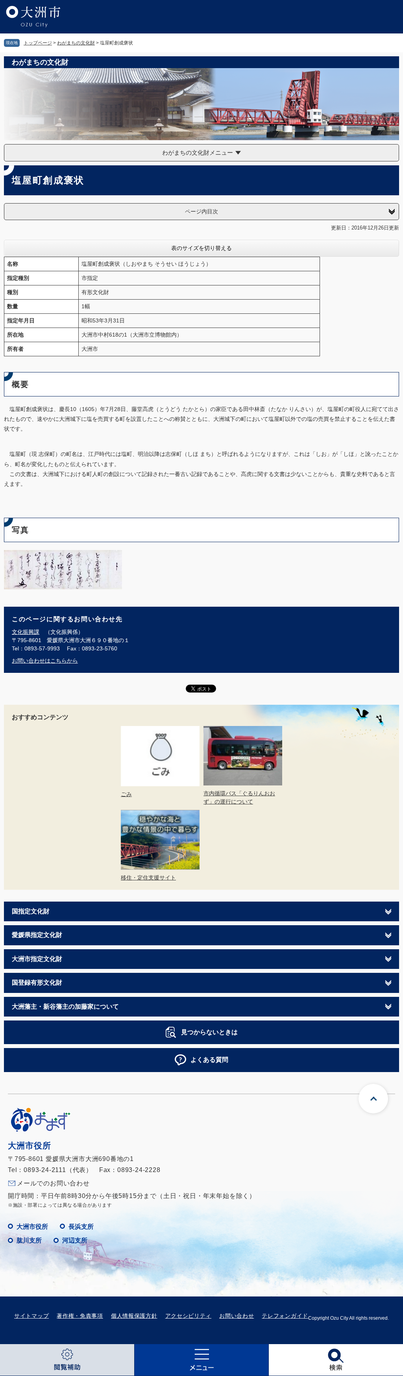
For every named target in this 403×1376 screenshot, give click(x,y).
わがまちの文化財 (76, 43)
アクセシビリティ (188, 1316)
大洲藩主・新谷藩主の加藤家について (65, 1006)
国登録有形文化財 (37, 982)
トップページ (38, 43)
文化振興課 (25, 632)
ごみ (126, 794)
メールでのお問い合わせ (53, 1183)
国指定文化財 (31, 911)
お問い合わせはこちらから (45, 660)
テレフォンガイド (285, 1316)
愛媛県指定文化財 (37, 935)
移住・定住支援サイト (148, 877)
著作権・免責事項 (80, 1316)
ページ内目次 (201, 211)
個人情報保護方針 (134, 1316)
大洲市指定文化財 (37, 959)
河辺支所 (74, 1240)
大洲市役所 (32, 1226)
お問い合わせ (236, 1316)
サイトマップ (31, 1316)
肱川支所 (29, 1240)
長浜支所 (81, 1226)
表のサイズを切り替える (201, 248)
